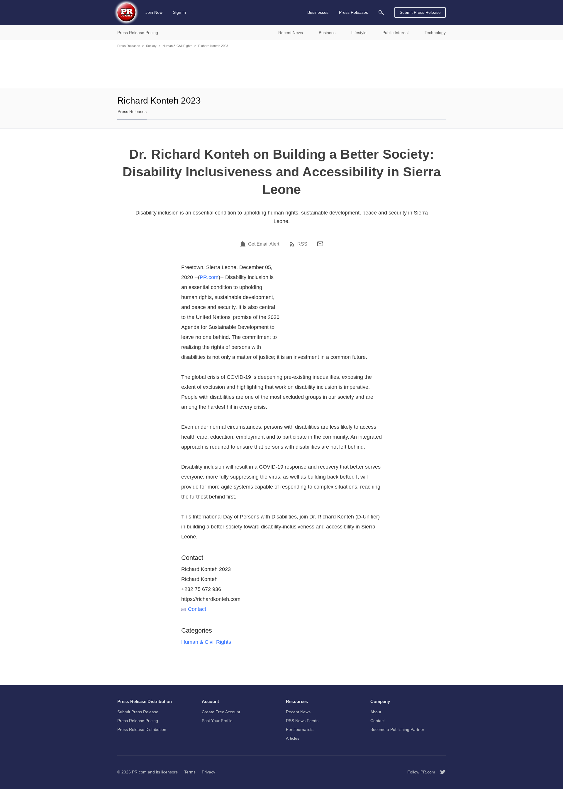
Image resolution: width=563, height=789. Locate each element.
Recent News (298, 711)
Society (151, 46)
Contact (197, 609)
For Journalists (299, 729)
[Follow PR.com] (440, 772)
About (375, 711)
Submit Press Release (420, 12)
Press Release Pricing (137, 720)
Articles (292, 738)
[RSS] (293, 244)
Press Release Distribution (141, 729)
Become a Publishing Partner (397, 729)
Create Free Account (221, 711)
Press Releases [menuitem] (353, 12)
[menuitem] (381, 12)
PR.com (209, 277)
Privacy (208, 772)
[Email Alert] (243, 244)
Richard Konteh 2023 (213, 46)
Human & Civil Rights (177, 46)
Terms (190, 772)
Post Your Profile (217, 720)
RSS (302, 244)
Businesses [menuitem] (317, 12)
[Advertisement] (281, 67)
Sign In (179, 12)
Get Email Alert (263, 244)
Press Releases (128, 46)
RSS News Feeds (302, 720)
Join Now (153, 12)
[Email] (320, 243)
